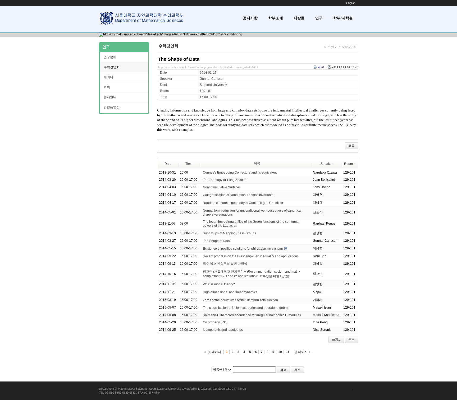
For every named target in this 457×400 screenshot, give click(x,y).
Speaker (327, 164)
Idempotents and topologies (223, 330)
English (350, 2)
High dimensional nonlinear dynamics (230, 292)
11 (287, 352)
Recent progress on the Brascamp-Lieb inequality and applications (251, 256)
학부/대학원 (343, 18)
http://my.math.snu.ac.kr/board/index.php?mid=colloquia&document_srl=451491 (208, 67)
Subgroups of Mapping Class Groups (229, 233)
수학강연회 (349, 46)
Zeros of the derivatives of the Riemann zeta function (240, 300)
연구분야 (110, 57)
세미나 (108, 77)
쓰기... (336, 339)
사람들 (299, 18)
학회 (107, 87)
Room (348, 164)
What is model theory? (219, 284)
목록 (351, 146)
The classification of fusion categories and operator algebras (246, 308)
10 (280, 352)
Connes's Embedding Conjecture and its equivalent (240, 172)
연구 (319, 18)
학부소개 (275, 18)
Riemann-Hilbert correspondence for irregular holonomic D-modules (252, 315)
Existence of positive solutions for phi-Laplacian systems (243, 248)
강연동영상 (112, 107)
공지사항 (250, 18)
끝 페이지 (301, 352)
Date (167, 164)
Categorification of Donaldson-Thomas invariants (238, 195)
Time (189, 164)
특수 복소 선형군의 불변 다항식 (225, 264)
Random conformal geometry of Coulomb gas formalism (243, 203)
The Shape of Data (178, 59)
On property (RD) (215, 322)
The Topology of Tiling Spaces (224, 180)
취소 (297, 370)
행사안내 (110, 97)
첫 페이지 (214, 352)
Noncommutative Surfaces (222, 187)
